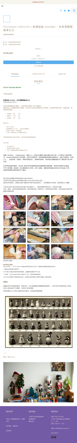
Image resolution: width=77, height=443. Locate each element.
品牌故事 (8, 430)
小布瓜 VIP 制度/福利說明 (36, 416)
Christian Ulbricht (15, 87)
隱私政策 (31, 421)
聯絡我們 (38, 62)
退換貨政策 (32, 419)
